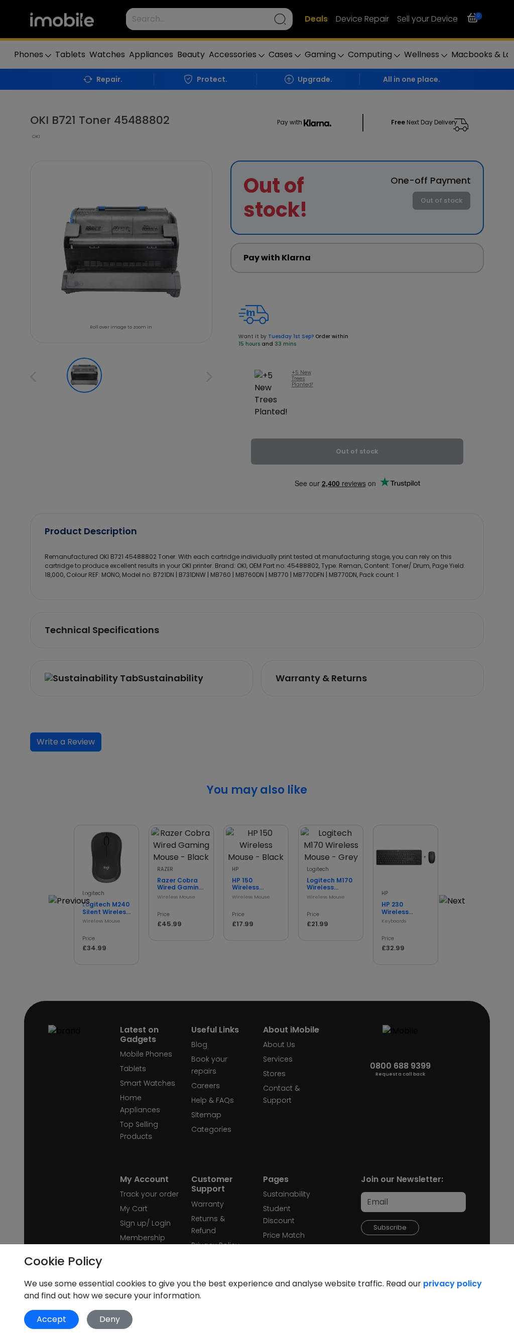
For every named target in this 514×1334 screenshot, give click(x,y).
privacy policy (452, 1283)
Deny (109, 1319)
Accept (51, 1319)
